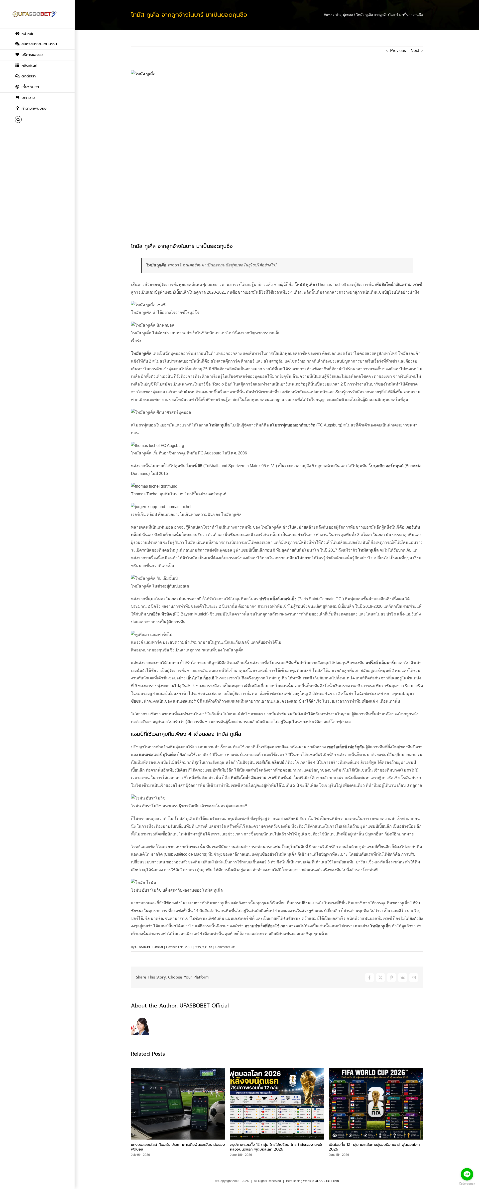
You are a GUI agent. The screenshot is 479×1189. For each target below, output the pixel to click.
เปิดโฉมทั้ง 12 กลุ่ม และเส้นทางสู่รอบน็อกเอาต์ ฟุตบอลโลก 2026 (374, 1147)
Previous (398, 50)
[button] (37, 119)
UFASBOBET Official (149, 947)
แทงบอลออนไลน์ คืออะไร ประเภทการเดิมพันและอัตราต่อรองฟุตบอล (178, 1147)
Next (415, 50)
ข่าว (198, 947)
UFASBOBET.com (327, 1181)
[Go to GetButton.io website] (467, 1184)
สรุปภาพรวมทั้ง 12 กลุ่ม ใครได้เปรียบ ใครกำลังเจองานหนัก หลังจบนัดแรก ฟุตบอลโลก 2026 (277, 1147)
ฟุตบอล (207, 947)
